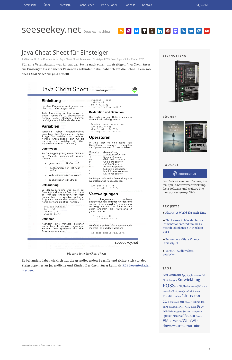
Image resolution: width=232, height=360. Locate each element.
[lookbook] (168, 30)
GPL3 (204, 286)
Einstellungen (170, 280)
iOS (174, 291)
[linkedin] (160, 30)
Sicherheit (197, 311)
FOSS (107, 59)
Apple (190, 275)
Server (187, 311)
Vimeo (177, 321)
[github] (144, 30)
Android (175, 275)
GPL (198, 286)
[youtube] (207, 30)
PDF (141, 59)
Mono (187, 302)
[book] (128, 30)
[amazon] (121, 30)
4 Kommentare (49, 59)
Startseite (30, 5)
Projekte (177, 311)
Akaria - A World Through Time (185, 212)
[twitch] (199, 30)
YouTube (193, 326)
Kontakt (147, 5)
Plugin (187, 307)
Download (85, 59)
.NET (165, 275)
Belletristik (64, 5)
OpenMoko (173, 307)
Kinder (134, 59)
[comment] (191, 30)
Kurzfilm (168, 296)
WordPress (178, 326)
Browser (197, 275)
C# (203, 275)
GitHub (184, 286)
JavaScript (188, 291)
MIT (182, 301)
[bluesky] (136, 30)
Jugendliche (123, 59)
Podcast (129, 5)
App (184, 275)
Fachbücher (86, 5)
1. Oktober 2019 (30, 59)
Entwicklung (188, 279)
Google (192, 286)
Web (186, 320)
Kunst (197, 291)
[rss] (183, 30)
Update (199, 316)
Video (167, 320)
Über (47, 5)
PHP (181, 306)
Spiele (167, 316)
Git (176, 286)
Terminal (177, 316)
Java (113, 59)
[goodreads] (152, 30)
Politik (193, 307)
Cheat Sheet (72, 59)
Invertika (167, 291)
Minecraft (174, 302)
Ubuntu (189, 315)
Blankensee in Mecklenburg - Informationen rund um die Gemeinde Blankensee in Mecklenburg (183, 225)
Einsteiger (98, 59)
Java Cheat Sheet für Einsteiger (65, 52)
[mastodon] (175, 30)
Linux (187, 295)
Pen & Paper (109, 5)
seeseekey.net (51, 29)
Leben (178, 296)
